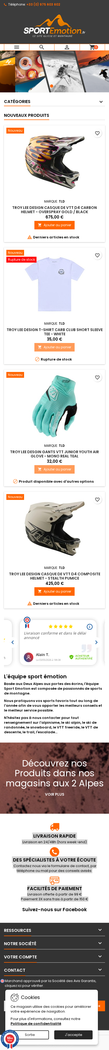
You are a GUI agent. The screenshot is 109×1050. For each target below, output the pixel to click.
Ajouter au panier (54, 225)
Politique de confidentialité (36, 1023)
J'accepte (73, 1034)
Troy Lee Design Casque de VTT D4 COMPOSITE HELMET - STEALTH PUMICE (54, 576)
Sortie (30, 1034)
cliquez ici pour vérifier (24, 985)
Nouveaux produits (26, 115)
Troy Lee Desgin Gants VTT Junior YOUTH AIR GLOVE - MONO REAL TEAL (54, 454)
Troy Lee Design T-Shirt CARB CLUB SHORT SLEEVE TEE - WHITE (55, 332)
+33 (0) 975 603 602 (43, 4)
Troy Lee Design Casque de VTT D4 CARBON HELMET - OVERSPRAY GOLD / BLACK (54, 210)
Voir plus (54, 794)
